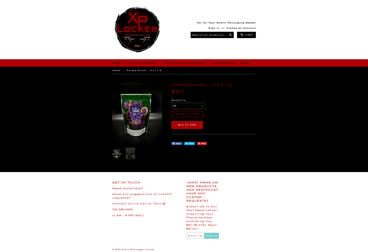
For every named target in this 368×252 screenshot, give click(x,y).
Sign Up (211, 236)
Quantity (178, 100)
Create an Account (241, 28)
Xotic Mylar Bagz (141, 63)
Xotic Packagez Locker (138, 249)
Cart (248, 34)
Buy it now (187, 124)
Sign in (214, 28)
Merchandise (224, 63)
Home (116, 63)
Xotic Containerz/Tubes (184, 63)
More (244, 63)
